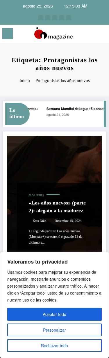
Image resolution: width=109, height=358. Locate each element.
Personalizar (54, 330)
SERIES (40, 195)
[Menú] (7, 33)
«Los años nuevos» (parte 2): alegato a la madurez (57, 206)
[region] (54, 305)
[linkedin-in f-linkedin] (47, 17)
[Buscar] (91, 35)
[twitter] (54, 17)
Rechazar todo (54, 345)
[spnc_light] (102, 35)
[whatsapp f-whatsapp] (68, 17)
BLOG (32, 195)
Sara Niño (40, 220)
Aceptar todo (54, 314)
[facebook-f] (61, 17)
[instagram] (40, 17)
